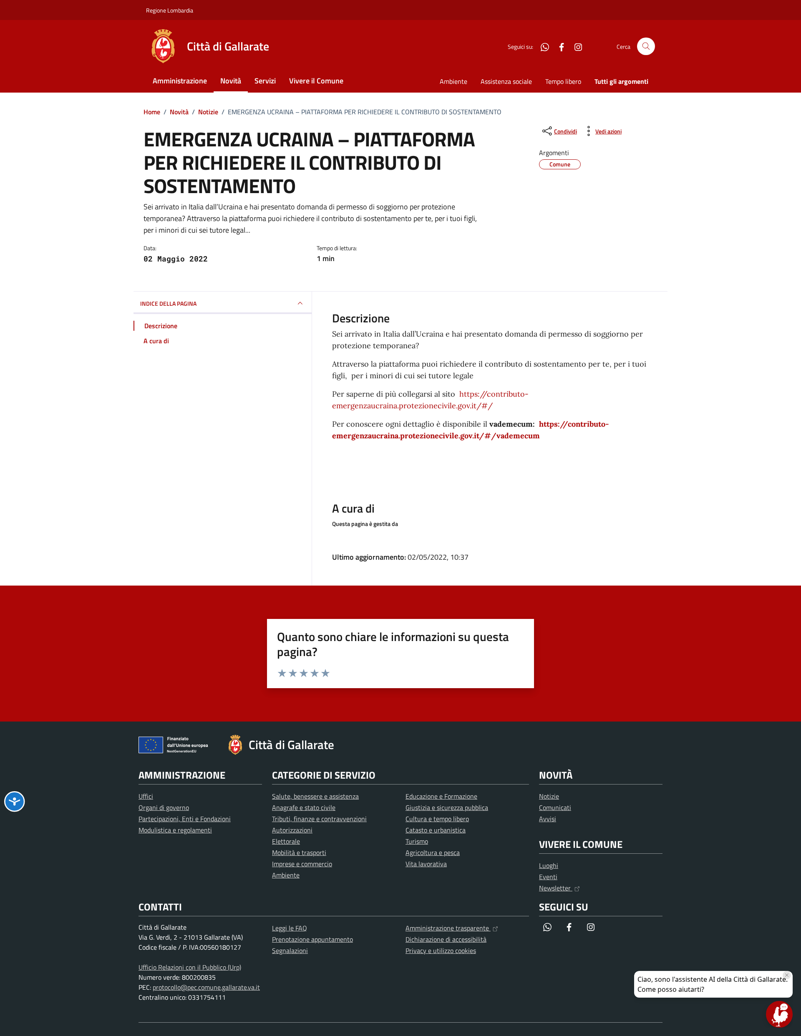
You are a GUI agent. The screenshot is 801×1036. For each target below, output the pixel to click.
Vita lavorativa (426, 864)
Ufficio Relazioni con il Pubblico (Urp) (190, 967)
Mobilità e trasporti (299, 852)
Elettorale (286, 841)
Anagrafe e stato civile (303, 807)
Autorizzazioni (292, 830)
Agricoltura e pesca (433, 852)
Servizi (265, 80)
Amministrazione (180, 80)
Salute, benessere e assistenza (315, 796)
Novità (230, 80)
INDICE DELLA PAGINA (168, 303)
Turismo (417, 841)
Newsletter (555, 888)
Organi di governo (164, 807)
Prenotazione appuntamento (312, 939)
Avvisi (547, 819)
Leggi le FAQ (289, 928)
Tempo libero (563, 81)
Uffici (146, 796)
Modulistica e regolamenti (175, 830)
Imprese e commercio (302, 864)
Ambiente (453, 81)
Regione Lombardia (169, 10)
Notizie (549, 796)
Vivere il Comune (316, 80)
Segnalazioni (290, 950)
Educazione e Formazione (441, 796)
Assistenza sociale (506, 81)
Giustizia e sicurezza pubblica (447, 807)
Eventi (548, 877)
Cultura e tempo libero (437, 819)
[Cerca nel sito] (646, 46)
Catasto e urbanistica (436, 830)
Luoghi (548, 865)
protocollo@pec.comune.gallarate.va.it (206, 987)
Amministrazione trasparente (448, 928)
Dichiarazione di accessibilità (446, 939)
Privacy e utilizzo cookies (441, 950)
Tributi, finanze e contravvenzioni (319, 819)
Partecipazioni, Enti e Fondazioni (185, 819)
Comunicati (555, 807)
